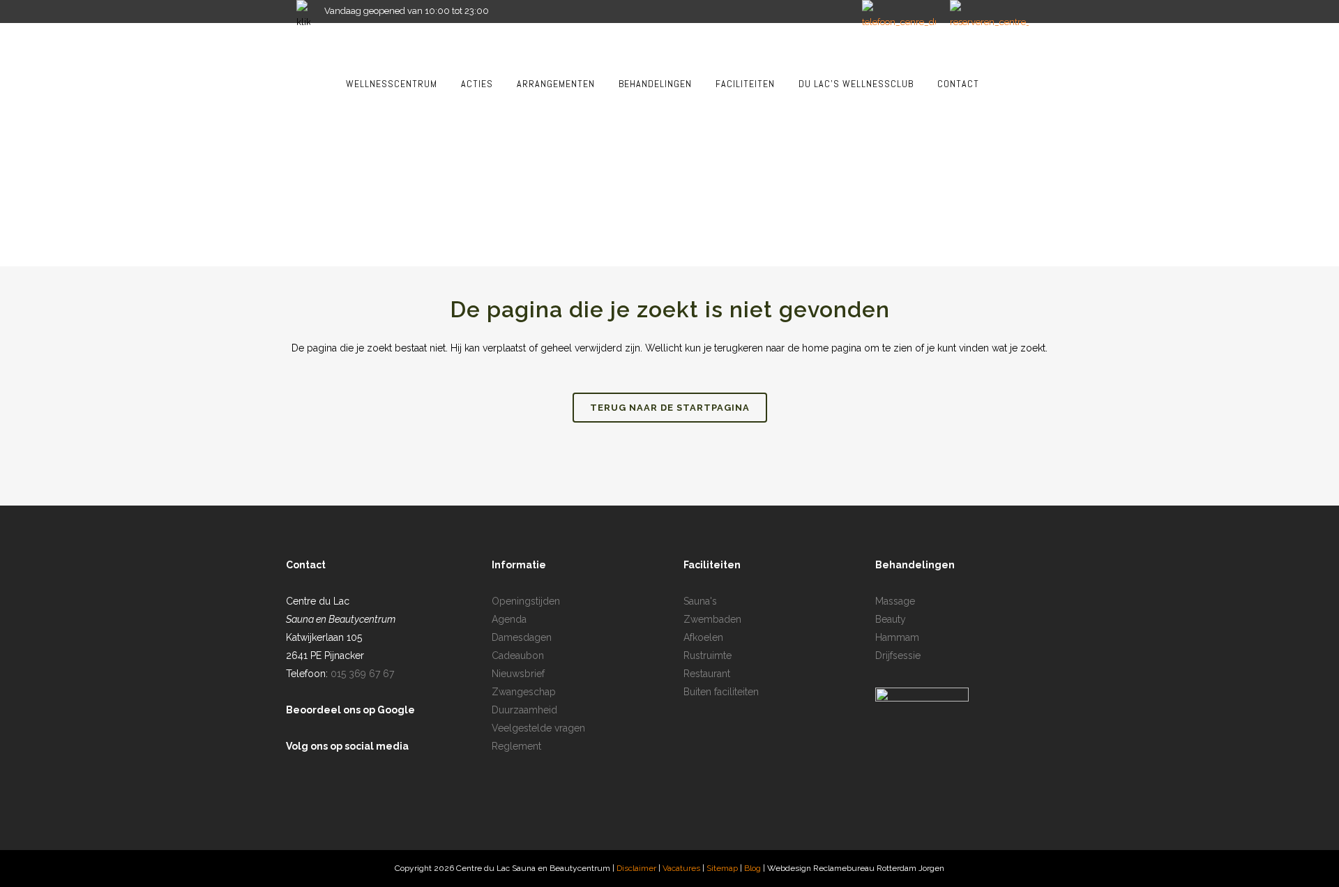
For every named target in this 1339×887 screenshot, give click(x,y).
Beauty (890, 619)
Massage (895, 601)
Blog (753, 868)
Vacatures (681, 868)
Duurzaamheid (524, 709)
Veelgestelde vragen (538, 728)
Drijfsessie (898, 655)
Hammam (897, 637)
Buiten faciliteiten (721, 691)
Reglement (516, 746)
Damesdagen (522, 637)
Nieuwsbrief (518, 673)
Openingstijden (526, 601)
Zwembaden (712, 619)
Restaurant (706, 673)
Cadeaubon (518, 655)
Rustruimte (707, 655)
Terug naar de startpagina (670, 407)
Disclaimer (636, 868)
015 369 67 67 (362, 673)
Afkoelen (703, 637)
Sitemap (723, 868)
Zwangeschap (524, 691)
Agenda (509, 619)
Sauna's (700, 601)
